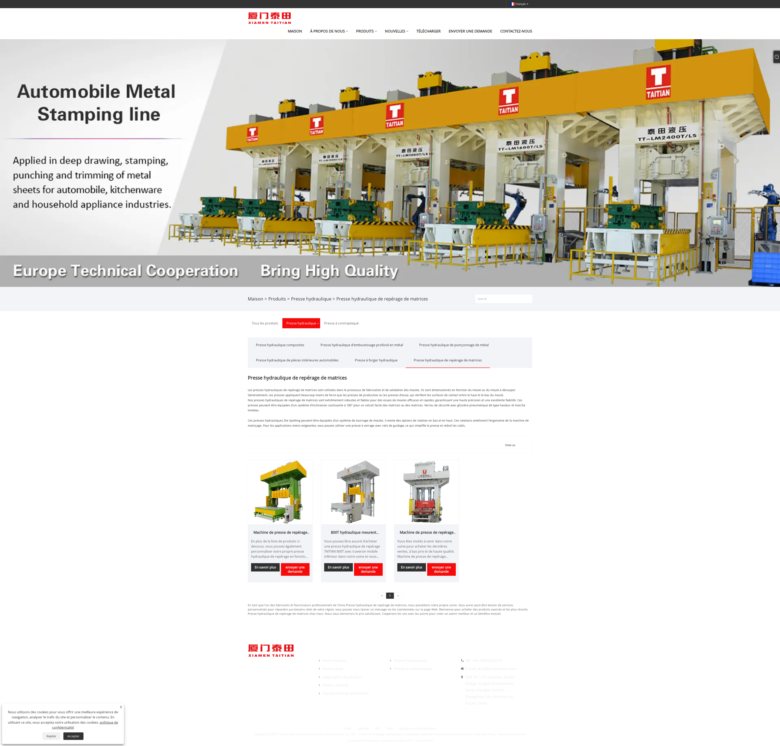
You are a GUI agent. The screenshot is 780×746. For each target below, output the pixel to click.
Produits (277, 299)
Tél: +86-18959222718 (483, 660)
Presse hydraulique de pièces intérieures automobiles (297, 360)
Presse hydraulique (311, 299)
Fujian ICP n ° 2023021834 (415, 741)
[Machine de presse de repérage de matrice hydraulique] (280, 492)
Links (347, 728)
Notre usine (333, 668)
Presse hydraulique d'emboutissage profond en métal (362, 345)
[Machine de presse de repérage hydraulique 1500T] (426, 492)
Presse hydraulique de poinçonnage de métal (454, 345)
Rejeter (51, 736)
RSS (377, 728)
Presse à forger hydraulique (376, 360)
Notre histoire (335, 660)
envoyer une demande (295, 569)
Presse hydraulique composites (280, 345)
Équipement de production (346, 693)
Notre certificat (336, 685)
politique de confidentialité (417, 728)
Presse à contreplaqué (413, 668)
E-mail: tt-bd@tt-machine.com (490, 668)
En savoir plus (265, 567)
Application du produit (342, 676)
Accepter (73, 736)
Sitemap (363, 728)
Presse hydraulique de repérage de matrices (448, 360)
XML (390, 728)
